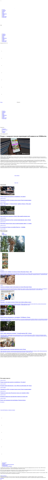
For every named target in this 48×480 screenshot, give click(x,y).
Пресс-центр (4, 17)
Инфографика (4, 13)
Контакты (3, 463)
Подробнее (2, 478)
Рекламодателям (4, 465)
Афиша (3, 14)
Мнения (3, 11)
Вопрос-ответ (4, 16)
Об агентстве (4, 462)
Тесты (3, 15)
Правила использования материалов (8, 464)
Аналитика (4, 10)
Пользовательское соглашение (7, 466)
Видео (3, 37)
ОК (0, 479)
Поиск (1, 102)
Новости (3, 9)
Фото (3, 12)
